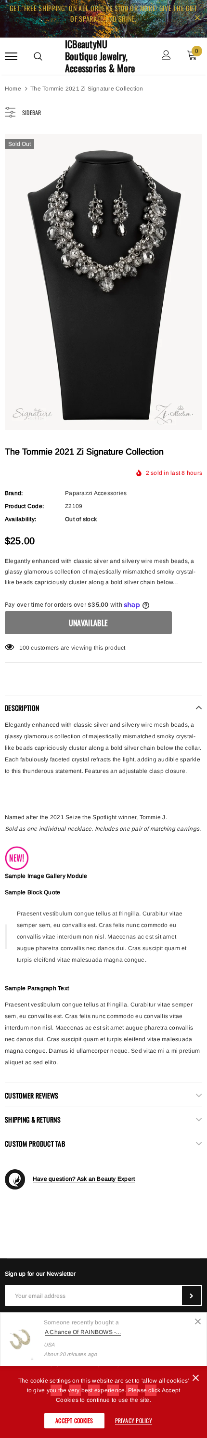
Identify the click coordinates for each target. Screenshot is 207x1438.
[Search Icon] (38, 56)
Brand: (14, 493)
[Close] (198, 1321)
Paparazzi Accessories (96, 493)
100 (24, 647)
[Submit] (191, 1295)
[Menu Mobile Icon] (11, 56)
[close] (197, 19)
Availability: (20, 519)
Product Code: (24, 506)
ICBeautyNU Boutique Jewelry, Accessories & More (100, 56)
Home (13, 88)
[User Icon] (166, 56)
